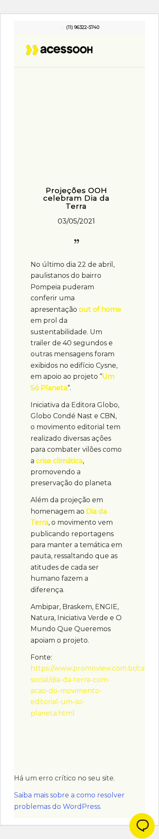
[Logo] (68, 50)
